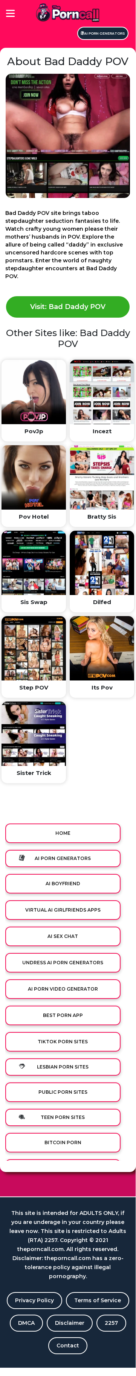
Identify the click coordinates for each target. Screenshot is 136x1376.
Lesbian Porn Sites (63, 1067)
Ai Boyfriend (63, 883)
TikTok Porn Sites (63, 1041)
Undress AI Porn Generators (62, 962)
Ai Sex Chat (62, 936)
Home (62, 833)
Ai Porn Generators (104, 33)
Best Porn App (63, 1015)
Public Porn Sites (62, 1092)
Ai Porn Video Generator (63, 989)
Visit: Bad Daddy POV (67, 307)
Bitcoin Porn (62, 1142)
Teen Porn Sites (63, 1117)
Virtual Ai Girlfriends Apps (63, 910)
